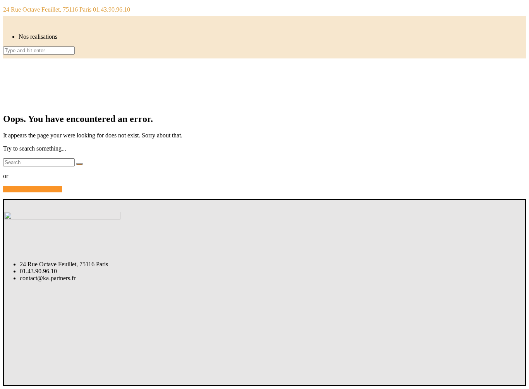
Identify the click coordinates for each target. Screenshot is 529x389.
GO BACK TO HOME (32, 189)
